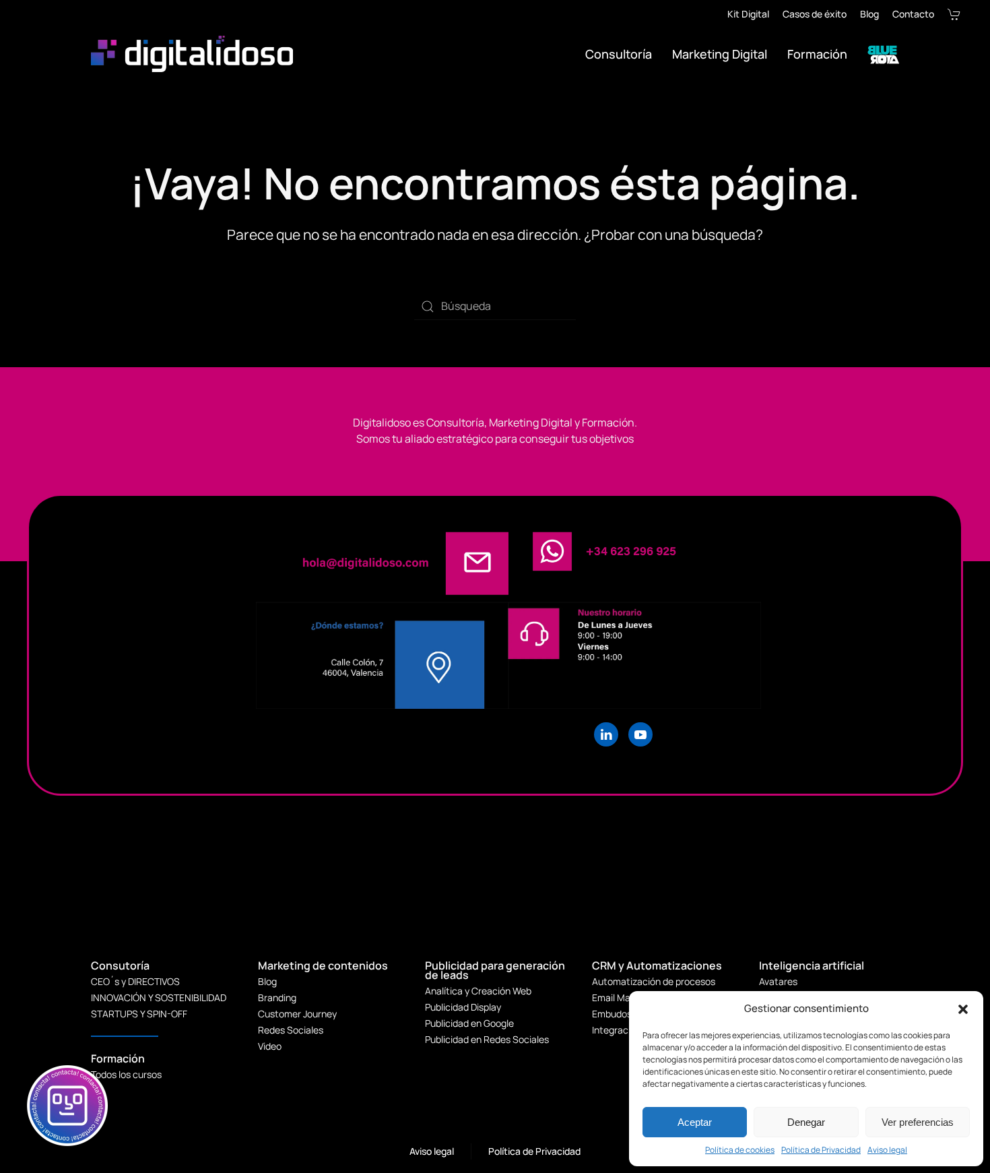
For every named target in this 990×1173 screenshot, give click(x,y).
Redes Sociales (290, 1029)
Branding (277, 997)
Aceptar (695, 1122)
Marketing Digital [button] (719, 54)
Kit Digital (748, 13)
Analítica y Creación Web (478, 990)
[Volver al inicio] (194, 54)
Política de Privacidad (821, 1149)
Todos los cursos (126, 1074)
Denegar (806, 1122)
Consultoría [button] (618, 54)
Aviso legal (887, 1149)
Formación (817, 54)
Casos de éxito (815, 13)
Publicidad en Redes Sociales (487, 1039)
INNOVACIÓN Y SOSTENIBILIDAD (158, 997)
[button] (963, 1008)
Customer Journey (297, 1013)
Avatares (778, 981)
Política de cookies (739, 1149)
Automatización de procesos (653, 981)
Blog (869, 13)
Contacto (913, 13)
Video (270, 1046)
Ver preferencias (918, 1122)
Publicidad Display (463, 1007)
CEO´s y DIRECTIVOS (135, 981)
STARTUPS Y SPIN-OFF (139, 1013)
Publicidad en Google (469, 1023)
